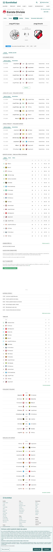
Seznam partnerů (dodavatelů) (8, 545)
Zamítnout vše (37, 549)
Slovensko (37, 504)
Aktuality (20, 517)
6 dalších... (26, 87)
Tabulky (10, 18)
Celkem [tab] (5, 157)
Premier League (5, 502)
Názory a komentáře (22, 522)
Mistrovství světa (5, 520)
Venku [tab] (13, 157)
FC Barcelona (21, 511)
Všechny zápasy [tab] (7, 60)
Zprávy (5, 18)
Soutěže (5, 6)
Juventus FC (21, 508)
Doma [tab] (9, 157)
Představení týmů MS (6, 526)
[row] (26, 64)
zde (29, 265)
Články (20, 516)
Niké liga (4, 511)
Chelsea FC (21, 504)
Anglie (36, 505)
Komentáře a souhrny (22, 520)
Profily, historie (21, 526)
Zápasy (19, 6)
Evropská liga (5, 517)
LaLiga (4, 504)
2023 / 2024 (46, 11)
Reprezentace (39, 6)
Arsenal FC (21, 502)
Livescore (37, 521)
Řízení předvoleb (5, 549)
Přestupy (12, 6)
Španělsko (37, 511)
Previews (20, 519)
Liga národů (5, 521)
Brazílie (36, 514)
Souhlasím (46, 549)
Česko (36, 502)
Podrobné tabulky (46, 385)
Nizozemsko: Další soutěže (37, 18)
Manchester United (22, 505)
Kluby (24, 6)
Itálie (36, 508)
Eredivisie (4, 514)
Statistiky (21, 18)
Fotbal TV (37, 524)
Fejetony (20, 523)
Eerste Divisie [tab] (15, 60)
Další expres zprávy (46, 313)
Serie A (4, 505)
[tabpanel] (26, 76)
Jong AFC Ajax (14, 24)
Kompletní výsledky (46, 492)
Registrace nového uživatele (10, 268)
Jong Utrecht (38, 24)
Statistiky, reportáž (12, 52)
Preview (5, 52)
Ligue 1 (4, 508)
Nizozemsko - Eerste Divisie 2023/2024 (13, 9)
